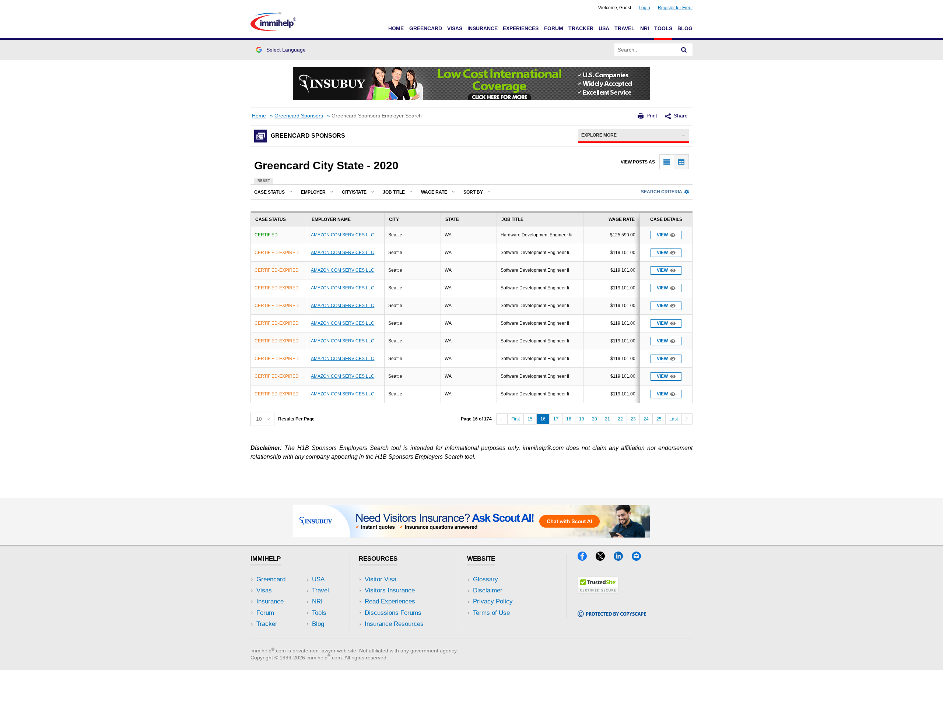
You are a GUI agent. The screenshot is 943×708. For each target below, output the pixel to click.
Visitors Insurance (390, 590)
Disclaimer (487, 590)
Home (396, 28)
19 (581, 419)
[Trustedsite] (598, 591)
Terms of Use (491, 612)
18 (568, 419)
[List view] (667, 162)
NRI (644, 28)
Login (644, 7)
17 (555, 419)
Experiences (521, 28)
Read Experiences (390, 601)
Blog (685, 28)
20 (594, 419)
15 (530, 419)
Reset (263, 181)
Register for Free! (675, 7)
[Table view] (681, 162)
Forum (553, 28)
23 (633, 419)
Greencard (425, 28)
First (515, 419)
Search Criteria (661, 191)
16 (543, 419)
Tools (663, 28)
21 (607, 419)
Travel (624, 28)
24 (646, 419)
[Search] (684, 49)
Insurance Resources (394, 623)
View (662, 234)
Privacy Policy (493, 601)
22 (620, 419)
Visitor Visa (380, 579)
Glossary (485, 579)
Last (673, 419)
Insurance (482, 28)
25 (659, 419)
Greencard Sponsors (298, 116)
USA (604, 28)
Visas (454, 28)
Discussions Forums (393, 612)
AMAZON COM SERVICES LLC (342, 234)
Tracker (580, 28)
